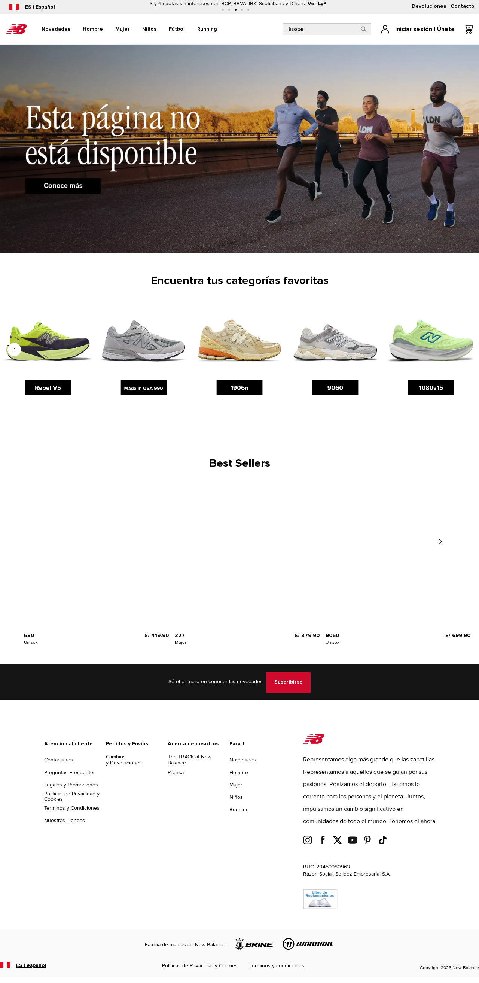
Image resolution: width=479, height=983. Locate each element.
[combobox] (327, 29)
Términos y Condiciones (72, 808)
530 (29, 635)
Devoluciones (429, 6)
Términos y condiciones (277, 965)
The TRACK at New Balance (189, 760)
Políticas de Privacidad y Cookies (72, 796)
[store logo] (16, 29)
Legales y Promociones (71, 785)
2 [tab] (229, 10)
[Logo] (313, 742)
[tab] (56, 29)
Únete (446, 29)
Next (440, 541)
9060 (332, 635)
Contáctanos (58, 760)
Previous (14, 349)
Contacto (463, 6)
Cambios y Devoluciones (124, 760)
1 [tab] (223, 10)
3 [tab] (236, 10)
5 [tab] (248, 10)
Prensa (176, 772)
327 (180, 635)
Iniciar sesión (413, 29)
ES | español (31, 965)
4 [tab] (242, 10)
